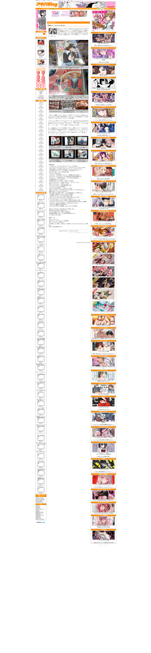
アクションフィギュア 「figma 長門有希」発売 (60, 185)
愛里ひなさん (56, 95)
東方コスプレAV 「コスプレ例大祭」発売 (59, 172)
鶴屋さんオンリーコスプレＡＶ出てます (58, 191)
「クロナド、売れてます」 (55, 173)
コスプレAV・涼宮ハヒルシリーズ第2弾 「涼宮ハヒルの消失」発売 (64, 200)
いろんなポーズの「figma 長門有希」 (57, 186)
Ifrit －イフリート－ (54, 219)
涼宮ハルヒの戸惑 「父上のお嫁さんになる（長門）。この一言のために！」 (67, 189)
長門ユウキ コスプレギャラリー (77, 28)
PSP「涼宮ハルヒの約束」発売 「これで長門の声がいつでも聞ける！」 (66, 192)
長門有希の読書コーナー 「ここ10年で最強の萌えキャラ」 (62, 213)
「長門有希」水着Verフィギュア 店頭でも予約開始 (61, 194)
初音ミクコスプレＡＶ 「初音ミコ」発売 (59, 183)
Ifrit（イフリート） (57, 122)
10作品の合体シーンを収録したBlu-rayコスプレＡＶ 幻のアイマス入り (65, 169)
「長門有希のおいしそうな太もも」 (57, 179)
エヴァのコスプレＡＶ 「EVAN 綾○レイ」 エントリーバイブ (64, 182)
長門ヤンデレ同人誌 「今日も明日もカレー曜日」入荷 (61, 208)
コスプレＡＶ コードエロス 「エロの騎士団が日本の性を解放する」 (65, 176)
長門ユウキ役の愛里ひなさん (55, 226)
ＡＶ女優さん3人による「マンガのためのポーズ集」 (61, 195)
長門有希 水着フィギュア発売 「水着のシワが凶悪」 (61, 180)
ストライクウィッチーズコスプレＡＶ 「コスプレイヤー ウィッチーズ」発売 (67, 167)
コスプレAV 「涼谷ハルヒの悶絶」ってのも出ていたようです (63, 203)
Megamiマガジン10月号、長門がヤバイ (58, 210)
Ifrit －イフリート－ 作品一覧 (56, 222)
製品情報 (80, 31)
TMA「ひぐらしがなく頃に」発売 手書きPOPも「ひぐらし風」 (65, 197)
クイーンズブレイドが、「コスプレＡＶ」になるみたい (61, 198)
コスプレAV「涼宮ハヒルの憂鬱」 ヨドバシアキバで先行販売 (63, 205)
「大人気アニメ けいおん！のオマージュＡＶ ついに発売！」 (64, 166)
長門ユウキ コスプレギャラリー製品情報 (59, 220)
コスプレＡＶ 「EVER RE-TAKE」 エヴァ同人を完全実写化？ (64, 177)
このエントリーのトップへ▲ (83, 242)
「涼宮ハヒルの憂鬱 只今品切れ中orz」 (58, 204)
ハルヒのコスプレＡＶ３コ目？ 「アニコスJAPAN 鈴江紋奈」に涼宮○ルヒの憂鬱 (67, 201)
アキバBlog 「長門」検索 (55, 214)
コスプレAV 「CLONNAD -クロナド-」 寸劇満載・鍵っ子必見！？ (65, 174)
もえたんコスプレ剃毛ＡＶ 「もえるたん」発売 (60, 188)
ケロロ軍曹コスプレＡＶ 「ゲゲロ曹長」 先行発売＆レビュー (64, 170)
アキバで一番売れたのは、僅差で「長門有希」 (60, 211)
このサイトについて (63, 230)
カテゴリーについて (73, 230)
